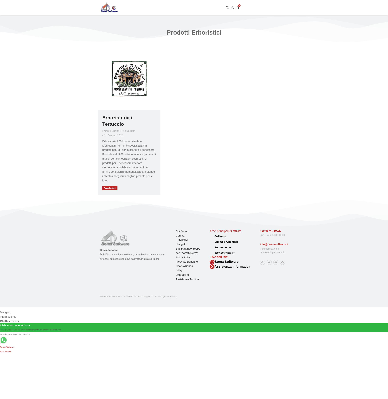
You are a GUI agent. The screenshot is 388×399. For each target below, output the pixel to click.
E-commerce (222, 247)
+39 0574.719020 (270, 230)
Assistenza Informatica (232, 266)
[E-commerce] (211, 247)
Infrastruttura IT (224, 253)
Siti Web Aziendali (226, 241)
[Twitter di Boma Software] (269, 262)
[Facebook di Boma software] (282, 262)
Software (220, 236)
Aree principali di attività (225, 231)
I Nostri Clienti (110, 130)
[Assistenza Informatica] (212, 266)
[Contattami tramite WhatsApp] (262, 262)
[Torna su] (383, 394)
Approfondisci (110, 188)
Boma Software (226, 262)
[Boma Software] (212, 261)
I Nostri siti (219, 257)
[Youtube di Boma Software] (275, 262)
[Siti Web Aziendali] (211, 242)
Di (128, 130)
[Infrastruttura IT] (211, 253)
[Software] (211, 236)
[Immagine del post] (129, 78)
